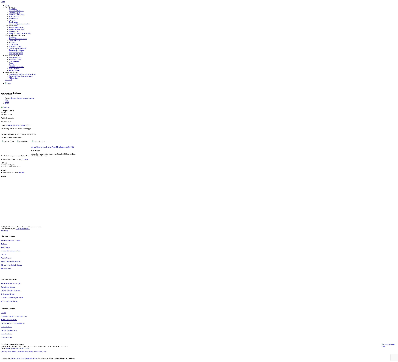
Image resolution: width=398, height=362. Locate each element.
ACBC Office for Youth (9, 320)
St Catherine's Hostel (8, 294)
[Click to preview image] (5, 107)
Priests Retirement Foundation (11, 261)
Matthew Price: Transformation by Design (24, 358)
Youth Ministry (6, 268)
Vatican (3, 313)
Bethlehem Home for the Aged (11, 283)
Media (7, 104)
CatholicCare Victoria (8, 287)
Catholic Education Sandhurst (10, 290)
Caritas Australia (6, 327)
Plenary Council (6, 258)
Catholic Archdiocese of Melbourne (12, 323)
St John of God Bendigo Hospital (12, 297)
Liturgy (3, 254)
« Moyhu (19, 229)
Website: (22, 172)
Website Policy (25, 351)
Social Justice (5, 247)
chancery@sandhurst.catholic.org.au (17, 348)
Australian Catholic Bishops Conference (14, 316)
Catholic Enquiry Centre (9, 330)
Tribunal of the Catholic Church (11, 265)
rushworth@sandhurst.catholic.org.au (18, 125)
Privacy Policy (8, 351)
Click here (24, 159)
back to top (4, 230)
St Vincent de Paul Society (9, 301)
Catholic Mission (6, 334)
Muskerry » (26, 229)
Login (45, 351)
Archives (4, 244)
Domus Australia (6, 337)
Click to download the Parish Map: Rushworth (54, 147)
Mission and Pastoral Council (10, 240)
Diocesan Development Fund (10, 251)
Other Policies (38, 351)
